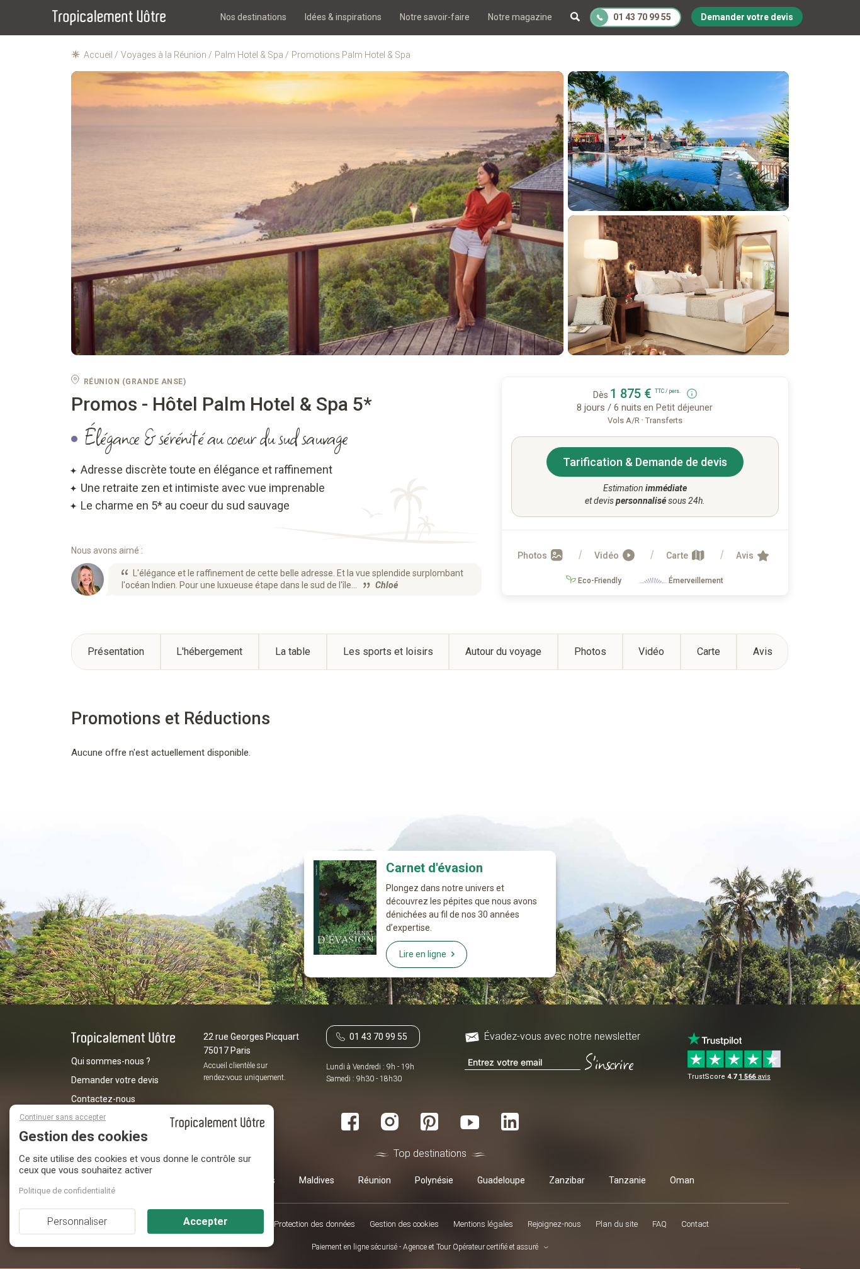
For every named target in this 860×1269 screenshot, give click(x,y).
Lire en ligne (422, 954)
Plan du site (617, 1224)
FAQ (659, 1224)
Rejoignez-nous (554, 1224)
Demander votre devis (115, 1080)
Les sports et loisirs (388, 651)
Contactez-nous (103, 1099)
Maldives (316, 1180)
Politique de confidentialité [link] (67, 1190)
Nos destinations (253, 17)
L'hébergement (209, 651)
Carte (678, 555)
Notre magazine (520, 17)
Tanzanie (627, 1180)
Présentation (116, 651)
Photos (533, 555)
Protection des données (314, 1224)
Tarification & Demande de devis (645, 462)
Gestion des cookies (404, 1224)
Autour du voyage (503, 651)
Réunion (374, 1180)
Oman (682, 1180)
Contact (695, 1224)
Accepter (205, 1221)
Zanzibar (567, 1180)
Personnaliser (77, 1221)
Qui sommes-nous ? (110, 1061)
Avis (745, 555)
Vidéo (607, 555)
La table (292, 651)
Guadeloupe (501, 1180)
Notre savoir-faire (435, 17)
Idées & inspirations (343, 17)
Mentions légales (483, 1224)
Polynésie (434, 1180)
